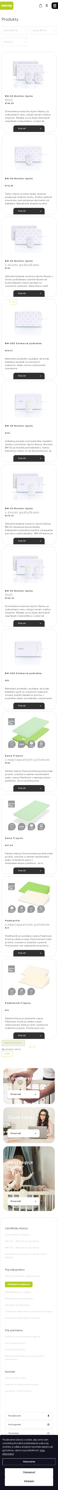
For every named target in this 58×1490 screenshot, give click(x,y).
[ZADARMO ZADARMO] (29, 73)
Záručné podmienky (17, 1305)
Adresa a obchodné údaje (22, 1384)
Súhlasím (29, 1481)
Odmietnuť (29, 1472)
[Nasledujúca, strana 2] (32, 1047)
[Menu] (55, 5)
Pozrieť (22, 129)
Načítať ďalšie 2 (13, 1043)
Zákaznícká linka (15, 1378)
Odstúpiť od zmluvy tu (19, 1284)
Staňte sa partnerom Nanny (23, 1337)
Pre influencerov (15, 1343)
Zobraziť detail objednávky (22, 1276)
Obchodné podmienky (19, 1298)
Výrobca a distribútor (19, 1391)
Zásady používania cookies (22, 1318)
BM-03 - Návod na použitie (22, 1248)
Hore (7, 1054)
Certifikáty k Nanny (17, 1235)
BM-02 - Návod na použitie (22, 1241)
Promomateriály (15, 1350)
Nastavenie (29, 1462)
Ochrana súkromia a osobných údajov (29, 1311)
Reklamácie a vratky (18, 1292)
